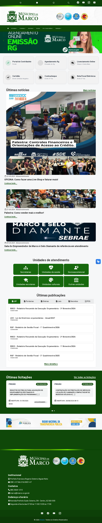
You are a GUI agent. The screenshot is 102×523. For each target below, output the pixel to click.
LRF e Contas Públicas (47, 28)
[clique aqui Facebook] (48, 513)
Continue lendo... (10, 183)
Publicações (58, 28)
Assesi (42, 520)
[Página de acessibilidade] (53, 3)
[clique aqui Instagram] (60, 513)
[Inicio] (8, 28)
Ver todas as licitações (85, 377)
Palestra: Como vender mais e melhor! (24, 212)
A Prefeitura (13, 28)
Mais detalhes (51, 364)
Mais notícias (89, 90)
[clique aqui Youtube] (54, 513)
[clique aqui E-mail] (42, 513)
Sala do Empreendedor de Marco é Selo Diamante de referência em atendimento (46, 246)
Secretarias (30, 28)
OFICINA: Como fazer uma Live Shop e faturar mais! (31, 179)
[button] (52, 410)
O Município (22, 28)
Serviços (38, 28)
